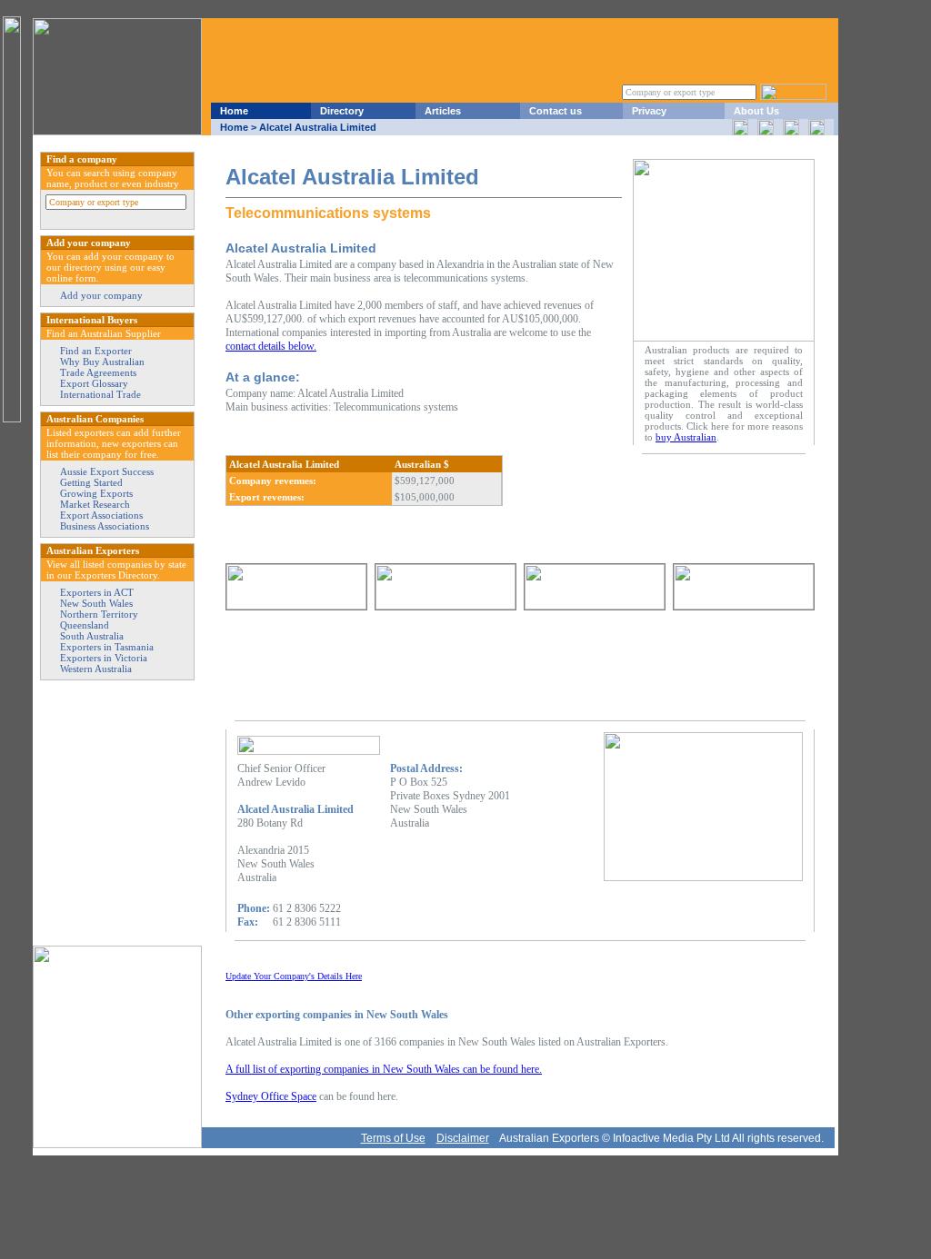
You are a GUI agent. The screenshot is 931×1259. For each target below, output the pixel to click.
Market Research (95, 504)
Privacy (649, 110)
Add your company (101, 295)
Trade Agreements (98, 372)
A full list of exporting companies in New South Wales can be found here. (383, 1069)
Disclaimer (462, 1138)
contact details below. (270, 346)
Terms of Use (393, 1138)
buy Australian (686, 436)
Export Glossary (94, 383)
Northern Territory (99, 614)
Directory (342, 110)
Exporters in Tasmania (107, 646)
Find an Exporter (96, 350)
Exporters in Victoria (103, 657)
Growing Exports (96, 493)
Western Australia (96, 668)
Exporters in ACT (97, 592)
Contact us (555, 110)
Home (234, 110)
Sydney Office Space (270, 1096)
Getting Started (91, 482)
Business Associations (104, 525)
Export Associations (101, 515)
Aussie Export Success (107, 471)
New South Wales (96, 603)
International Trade (100, 394)
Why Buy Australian (102, 361)
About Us (756, 110)
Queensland (84, 625)
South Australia (92, 635)
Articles (443, 110)
